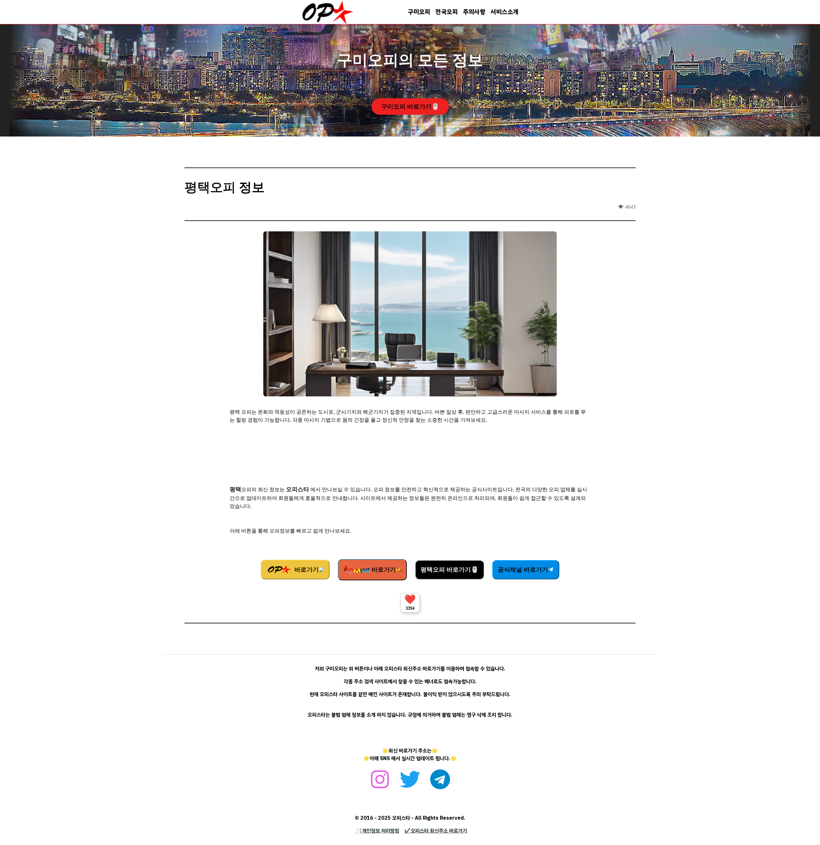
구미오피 (419, 11)
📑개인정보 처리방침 (377, 831)
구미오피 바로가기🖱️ (410, 106)
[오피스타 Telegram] (440, 782)
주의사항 (474, 11)
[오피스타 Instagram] (380, 782)
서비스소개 (504, 11)
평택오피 (210, 187)
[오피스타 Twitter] (410, 782)
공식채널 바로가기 (523, 569)
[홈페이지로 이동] (328, 23)
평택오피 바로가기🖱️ (450, 569)
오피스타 (297, 489)
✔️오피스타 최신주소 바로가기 (435, 831)
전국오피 (446, 11)
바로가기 (306, 569)
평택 (235, 489)
